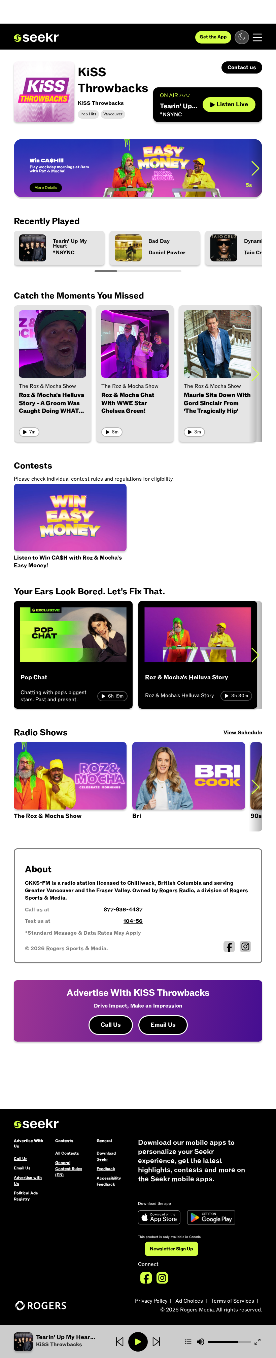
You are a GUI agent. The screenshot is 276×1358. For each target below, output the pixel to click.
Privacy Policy (151, 1301)
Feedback (106, 1168)
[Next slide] (255, 168)
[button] (189, 786)
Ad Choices (189, 1301)
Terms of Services (232, 1301)
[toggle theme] (242, 37)
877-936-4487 (123, 909)
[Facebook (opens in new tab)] (229, 946)
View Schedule (242, 732)
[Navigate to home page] (36, 37)
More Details (45, 187)
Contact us (242, 67)
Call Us (111, 1025)
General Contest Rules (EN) (68, 1169)
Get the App (213, 37)
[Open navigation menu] (257, 37)
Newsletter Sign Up (171, 1249)
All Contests (67, 1153)
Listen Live (232, 104)
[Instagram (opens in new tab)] (245, 946)
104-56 (133, 921)
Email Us (163, 1025)
